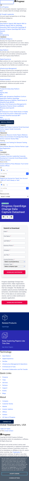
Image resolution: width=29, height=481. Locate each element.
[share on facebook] (3, 217)
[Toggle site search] (1, 182)
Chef (6, 104)
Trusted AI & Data (5, 89)
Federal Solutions (5, 79)
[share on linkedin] (11, 217)
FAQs (17, 138)
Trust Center (24, 164)
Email (5, 231)
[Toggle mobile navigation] (1, 191)
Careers (2, 165)
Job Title (6, 255)
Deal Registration (5, 149)
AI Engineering (4, 35)
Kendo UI (24, 100)
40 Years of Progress (8, 417)
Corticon (23, 96)
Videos (2, 137)
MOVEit (12, 102)
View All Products (7, 122)
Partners (3, 144)
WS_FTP (7, 119)
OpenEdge (16, 98)
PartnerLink (11, 178)
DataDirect (17, 96)
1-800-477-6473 (5, 180)
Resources (3, 133)
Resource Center (12, 135)
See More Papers (7, 347)
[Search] (1, 168)
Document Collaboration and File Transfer (15, 369)
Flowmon (10, 106)
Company (3, 152)
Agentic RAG (12, 23)
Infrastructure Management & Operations (14, 364)
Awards (4, 406)
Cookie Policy (13, 467)
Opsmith (2, 32)
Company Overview (6, 156)
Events (2, 138)
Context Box (14, 27)
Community (17, 129)
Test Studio (3, 113)
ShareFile (3, 102)
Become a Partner (14, 146)
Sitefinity (14, 100)
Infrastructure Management (8, 68)
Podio (7, 102)
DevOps (2, 104)
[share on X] (7, 217)
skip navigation (7, 2)
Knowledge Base (19, 137)
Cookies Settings (14, 478)
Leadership (15, 156)
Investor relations (7, 409)
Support (2, 125)
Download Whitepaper (14, 302)
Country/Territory (8, 259)
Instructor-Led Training (7, 142)
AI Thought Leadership (7, 14)
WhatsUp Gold (4, 108)
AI (1, 5)
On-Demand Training (20, 142)
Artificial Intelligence (6, 39)
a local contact (8, 430)
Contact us (7, 421)
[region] (14, 469)
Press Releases (15, 164)
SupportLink (3, 178)
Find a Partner (4, 146)
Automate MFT (10, 116)
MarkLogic (3, 96)
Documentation (9, 137)
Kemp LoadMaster (18, 106)
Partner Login (24, 146)
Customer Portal (17, 127)
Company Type (8, 264)
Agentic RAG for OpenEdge (14, 25)
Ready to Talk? (15, 180)
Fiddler (26, 111)
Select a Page (5, 196)
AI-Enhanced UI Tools (6, 111)
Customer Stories (9, 138)
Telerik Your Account (21, 178)
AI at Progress (4, 7)
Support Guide (9, 129)
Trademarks (16, 452)
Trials (4, 380)
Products (3, 87)
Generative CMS (5, 27)
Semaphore (10, 96)
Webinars (24, 135)
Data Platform (4, 23)
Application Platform (6, 98)
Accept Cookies (14, 473)
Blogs (26, 137)
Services (2, 131)
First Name (7, 236)
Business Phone (8, 245)
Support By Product (6, 127)
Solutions (3, 37)
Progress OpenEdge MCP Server (16, 29)
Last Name (7, 241)
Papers (19, 135)
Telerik (19, 100)
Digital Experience (5, 59)
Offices (7, 165)
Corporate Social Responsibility (17, 158)
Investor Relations (5, 164)
